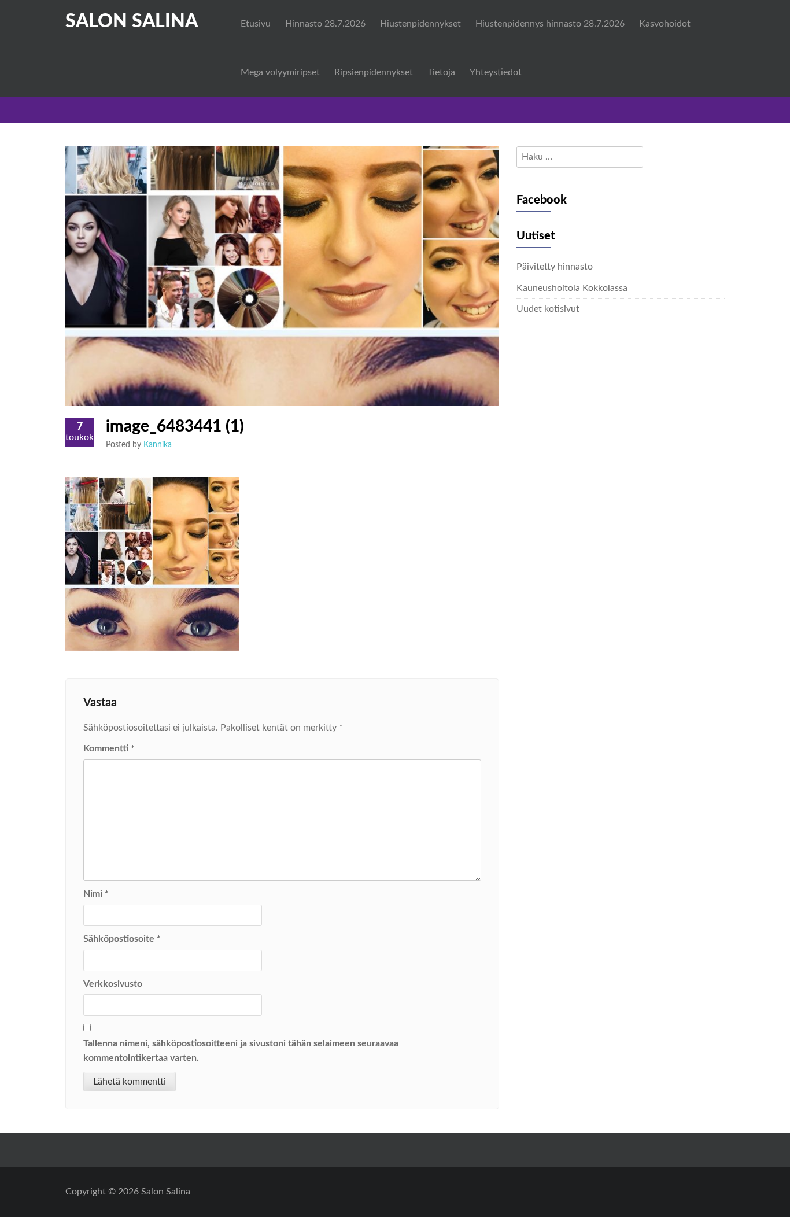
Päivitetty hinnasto (554, 266)
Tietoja (441, 72)
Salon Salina (131, 21)
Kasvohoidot (665, 23)
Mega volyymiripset (280, 72)
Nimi (96, 893)
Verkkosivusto (112, 984)
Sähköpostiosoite (122, 938)
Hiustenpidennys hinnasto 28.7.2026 (550, 23)
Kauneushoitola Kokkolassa (571, 288)
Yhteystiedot (496, 72)
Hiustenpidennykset (420, 23)
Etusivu (256, 23)
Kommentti (109, 748)
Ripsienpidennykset (373, 72)
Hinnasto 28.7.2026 (325, 23)
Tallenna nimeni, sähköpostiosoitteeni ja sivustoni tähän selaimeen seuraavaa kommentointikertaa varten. (240, 1051)
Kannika (157, 445)
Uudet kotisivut (547, 309)
